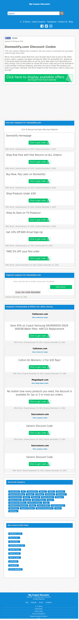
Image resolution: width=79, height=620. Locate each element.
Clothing (40, 494)
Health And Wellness (17, 503)
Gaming (27, 500)
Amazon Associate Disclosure (38, 616)
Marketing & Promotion (18, 506)
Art (23, 492)
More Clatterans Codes (40, 317)
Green (50, 500)
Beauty (42, 492)
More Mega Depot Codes (40, 383)
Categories (51, 22)
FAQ (39, 618)
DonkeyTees (14, 542)
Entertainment (15, 497)
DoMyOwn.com (15, 534)
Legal (46, 503)
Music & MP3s (43, 506)
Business (60, 492)
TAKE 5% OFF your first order (23, 251)
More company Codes (40, 418)
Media (32, 506)
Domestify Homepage (18, 135)
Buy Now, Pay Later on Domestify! (26, 174)
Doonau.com (14, 554)
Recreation (14, 508)
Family (26, 497)
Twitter (41, 602)
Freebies (59, 497)
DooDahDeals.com (17, 546)
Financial (35, 497)
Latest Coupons (38, 22)
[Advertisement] (39, 102)
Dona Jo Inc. (14, 538)
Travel (58, 508)
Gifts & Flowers (39, 500)
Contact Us (62, 22)
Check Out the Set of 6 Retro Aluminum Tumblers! (34, 281)
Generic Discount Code (39, 425)
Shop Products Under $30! (21, 193)
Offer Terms (9, 149)
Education (50, 494)
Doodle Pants (15, 550)
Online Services (58, 506)
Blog (71, 22)
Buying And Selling (17, 494)
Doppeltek (13, 566)
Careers (30, 494)
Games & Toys (15, 500)
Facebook (33, 602)
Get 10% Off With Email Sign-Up (24, 232)
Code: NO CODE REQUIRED (28, 292)
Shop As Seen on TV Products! (23, 212)
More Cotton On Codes (40, 352)
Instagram (49, 602)
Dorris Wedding (15, 569)
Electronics (61, 494)
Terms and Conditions (38, 614)
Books (51, 492)
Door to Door (14, 558)
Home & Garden (35, 503)
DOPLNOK (13, 562)
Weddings (13, 511)
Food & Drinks (47, 497)
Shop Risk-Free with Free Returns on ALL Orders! (34, 154)
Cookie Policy (39, 609)
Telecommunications (44, 508)
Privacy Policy (39, 611)
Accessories (14, 492)
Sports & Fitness (27, 508)
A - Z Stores (25, 22)
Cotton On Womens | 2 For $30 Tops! (39, 360)
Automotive (32, 492)
